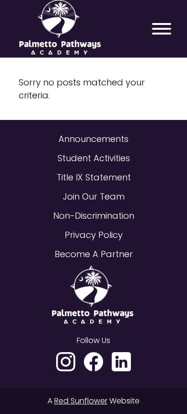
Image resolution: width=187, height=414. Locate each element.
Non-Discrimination (93, 216)
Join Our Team (94, 196)
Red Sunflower (80, 400)
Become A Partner (94, 254)
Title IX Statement (94, 177)
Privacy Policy (94, 235)
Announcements (93, 139)
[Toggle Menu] (161, 29)
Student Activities (94, 158)
